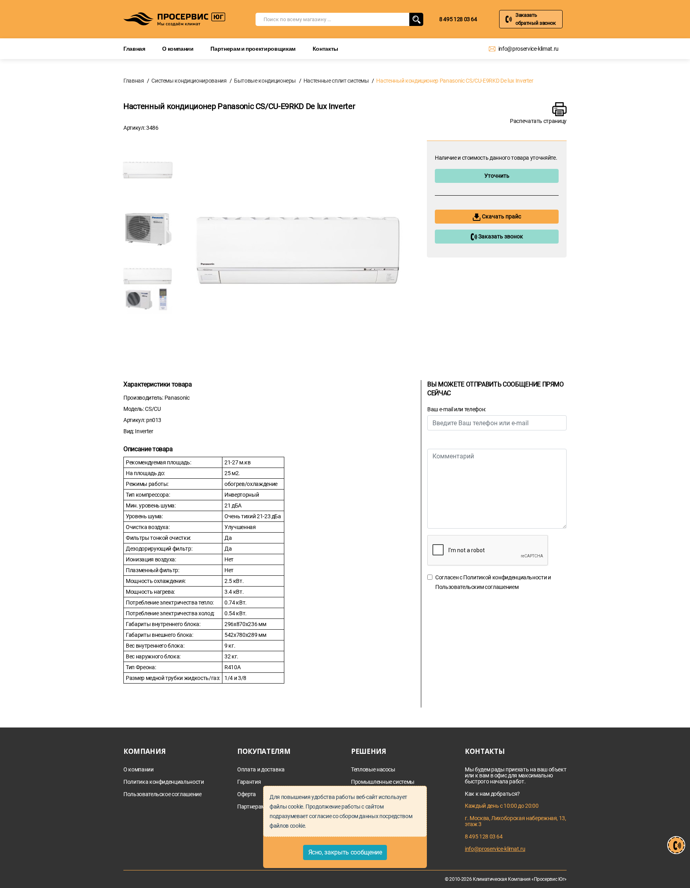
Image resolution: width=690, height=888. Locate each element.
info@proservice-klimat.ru (528, 49)
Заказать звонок (500, 236)
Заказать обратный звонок (536, 19)
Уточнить (497, 175)
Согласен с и (493, 582)
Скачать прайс (501, 216)
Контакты (325, 48)
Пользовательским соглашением (476, 587)
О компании (178, 48)
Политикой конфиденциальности (505, 577)
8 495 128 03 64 (458, 19)
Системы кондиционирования (188, 80)
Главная (134, 48)
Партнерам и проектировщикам (252, 48)
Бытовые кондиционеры (265, 80)
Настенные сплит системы (336, 80)
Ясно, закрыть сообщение (345, 852)
